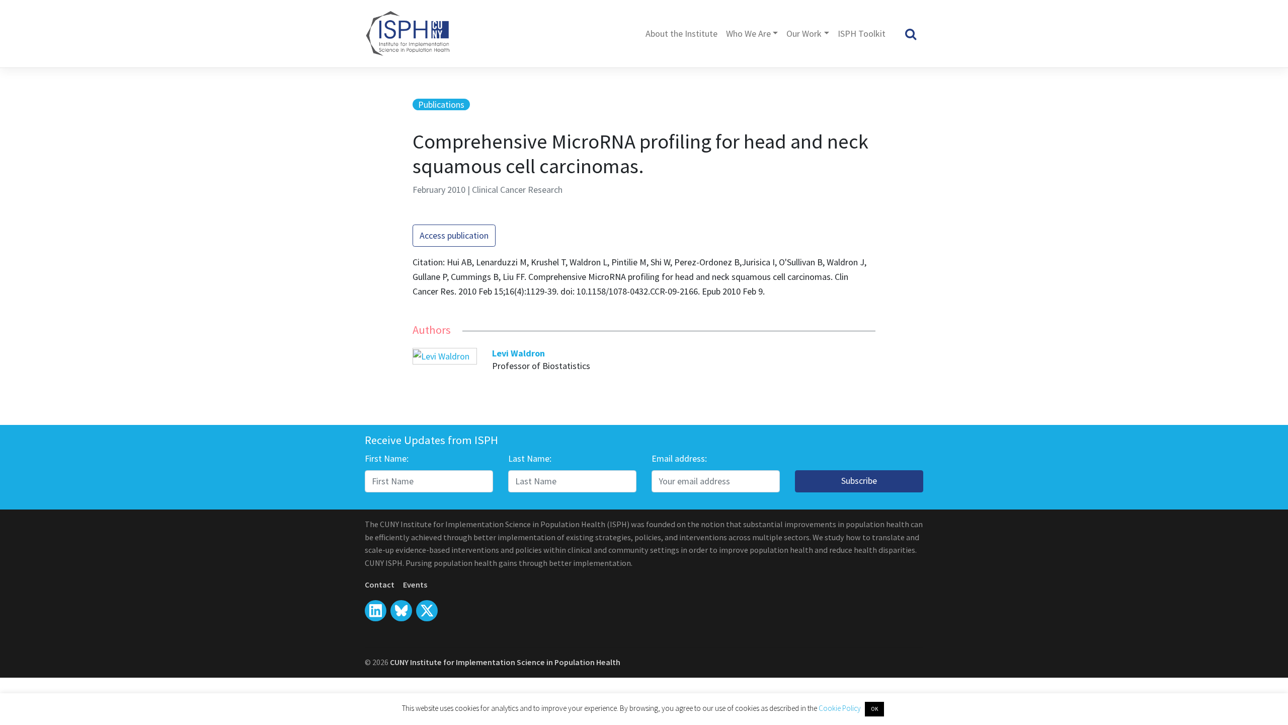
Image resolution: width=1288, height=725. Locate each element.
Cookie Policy (840, 708)
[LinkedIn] (375, 611)
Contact (379, 584)
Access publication (454, 235)
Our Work (804, 33)
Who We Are (748, 33)
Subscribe (859, 480)
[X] (401, 611)
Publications (441, 104)
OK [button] (874, 708)
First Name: (387, 458)
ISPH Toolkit (862, 33)
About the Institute (681, 33)
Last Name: (529, 458)
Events (415, 584)
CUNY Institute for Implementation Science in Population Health (505, 662)
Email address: (679, 458)
